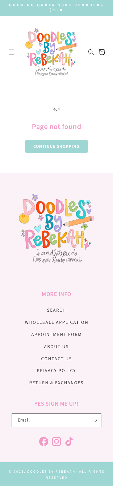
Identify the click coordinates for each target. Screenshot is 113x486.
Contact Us (56, 359)
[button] (11, 52)
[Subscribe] (94, 420)
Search (56, 310)
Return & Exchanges (56, 383)
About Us (56, 346)
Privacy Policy (56, 370)
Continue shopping (56, 146)
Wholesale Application (56, 322)
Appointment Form (56, 334)
